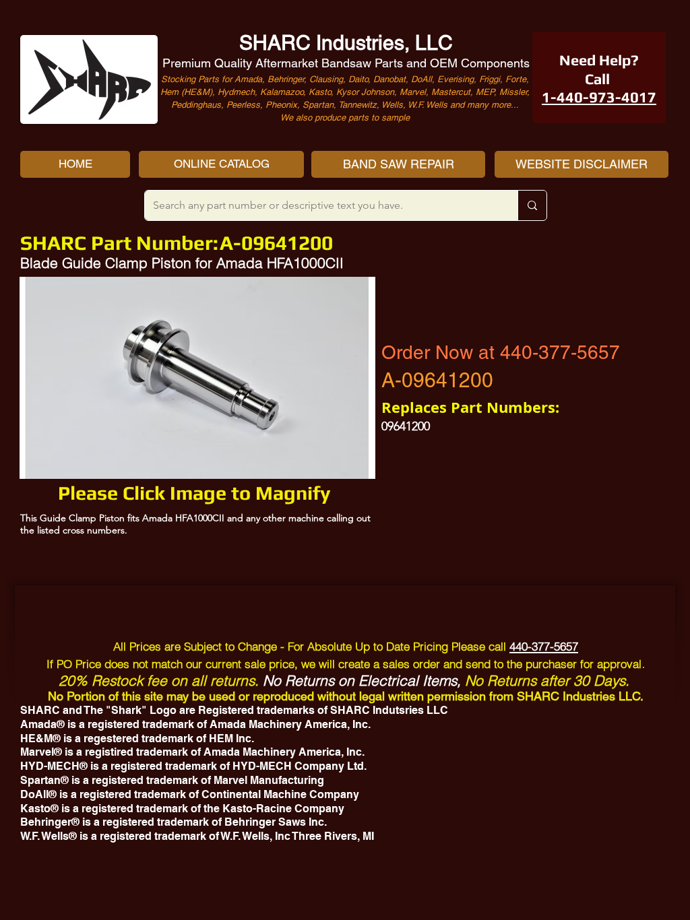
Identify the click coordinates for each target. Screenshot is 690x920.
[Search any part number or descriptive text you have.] (532, 205)
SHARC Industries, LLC (346, 43)
